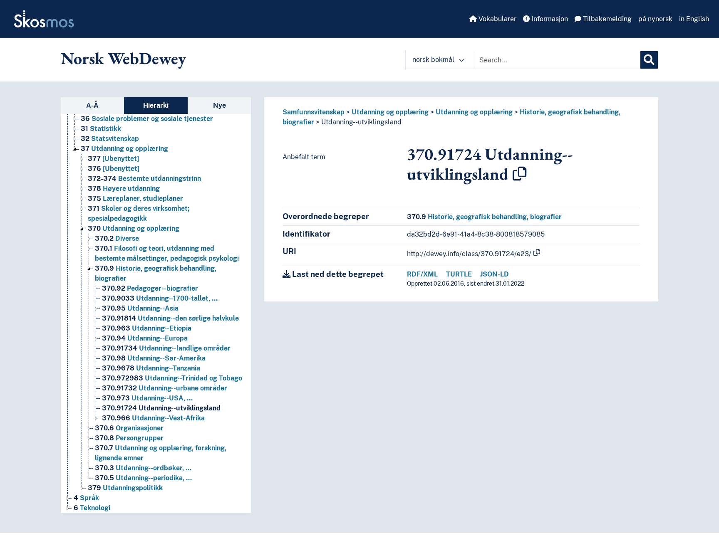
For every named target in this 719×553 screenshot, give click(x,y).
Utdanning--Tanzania (151, 368)
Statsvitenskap (110, 139)
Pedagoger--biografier (150, 288)
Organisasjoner (129, 428)
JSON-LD (494, 274)
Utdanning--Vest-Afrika (153, 418)
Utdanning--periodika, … (143, 478)
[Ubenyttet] (113, 159)
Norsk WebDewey (123, 58)
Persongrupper (129, 438)
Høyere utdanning (124, 189)
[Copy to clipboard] (520, 173)
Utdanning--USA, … (147, 398)
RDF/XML (422, 274)
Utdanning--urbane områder (164, 388)
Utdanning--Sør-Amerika (154, 358)
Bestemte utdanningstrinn (144, 179)
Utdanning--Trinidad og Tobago (172, 378)
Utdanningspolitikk (125, 488)
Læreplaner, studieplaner (135, 198)
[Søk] (649, 60)
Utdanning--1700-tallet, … (160, 298)
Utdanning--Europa (145, 338)
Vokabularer (496, 19)
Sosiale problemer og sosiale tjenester (147, 119)
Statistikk (101, 129)
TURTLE (459, 274)
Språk (86, 498)
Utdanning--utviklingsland (161, 408)
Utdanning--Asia (140, 308)
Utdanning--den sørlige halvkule (170, 318)
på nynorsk (655, 19)
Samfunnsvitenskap (314, 112)
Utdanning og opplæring (124, 149)
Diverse (117, 238)
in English (694, 19)
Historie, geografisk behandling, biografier (484, 217)
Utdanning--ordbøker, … (143, 468)
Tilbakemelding (606, 19)
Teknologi (92, 508)
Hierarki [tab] (156, 105)
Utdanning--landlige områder (166, 348)
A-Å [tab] (92, 105)
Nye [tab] (219, 105)
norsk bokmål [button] (434, 60)
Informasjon (549, 19)
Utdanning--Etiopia (146, 328)
